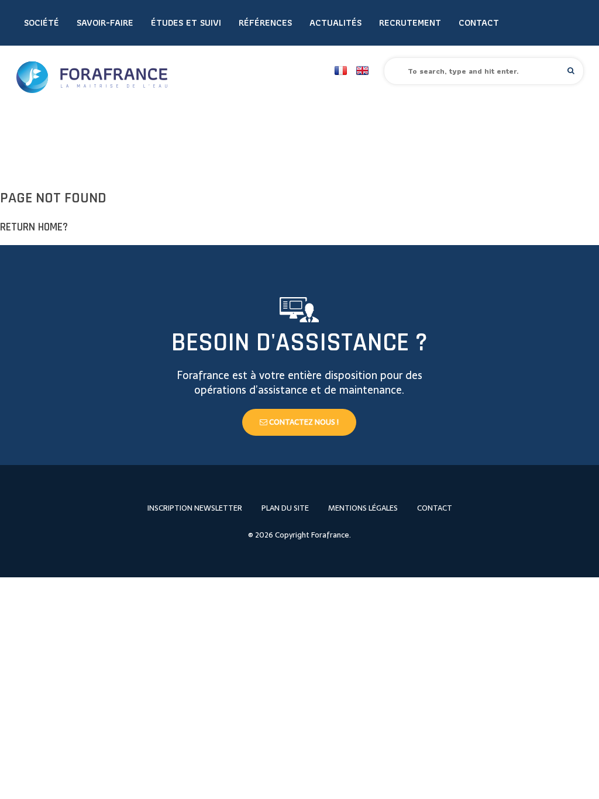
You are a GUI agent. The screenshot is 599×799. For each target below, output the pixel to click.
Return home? (34, 227)
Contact (479, 22)
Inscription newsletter (194, 508)
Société (41, 22)
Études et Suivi (186, 22)
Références (265, 22)
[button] (571, 70)
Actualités (335, 22)
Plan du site (285, 508)
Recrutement (410, 22)
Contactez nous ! (303, 422)
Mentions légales (363, 508)
